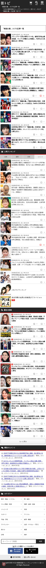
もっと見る (23, 441)
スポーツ (3, 514)
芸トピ (5, 3)
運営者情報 (17, 557)
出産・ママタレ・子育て (31, 524)
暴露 (25, 529)
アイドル (26, 514)
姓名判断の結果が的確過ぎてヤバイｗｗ (27, 298)
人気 (31, 4)
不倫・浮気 (4, 519)
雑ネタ (3, 529)
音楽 (25, 509)
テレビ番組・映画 (6, 504)
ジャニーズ (4, 509)
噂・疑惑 (26, 499)
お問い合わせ (31, 557)
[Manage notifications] (4, 564)
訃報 (2, 534)
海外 (25, 534)
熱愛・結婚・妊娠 (29, 504)
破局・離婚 (27, 519)
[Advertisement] (23, 18)
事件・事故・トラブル (8, 499)
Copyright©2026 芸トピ (23, 564)
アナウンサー (5, 524)
